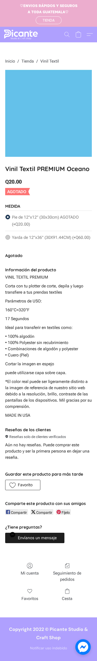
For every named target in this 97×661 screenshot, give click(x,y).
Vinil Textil (49, 61)
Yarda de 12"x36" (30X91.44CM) (51, 237)
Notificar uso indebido (48, 648)
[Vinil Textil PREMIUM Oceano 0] (48, 113)
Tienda (27, 61)
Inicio (10, 61)
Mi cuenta (30, 573)
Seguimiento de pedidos (67, 576)
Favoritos (29, 598)
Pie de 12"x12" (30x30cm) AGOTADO (45, 220)
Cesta (67, 598)
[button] (49, 20)
